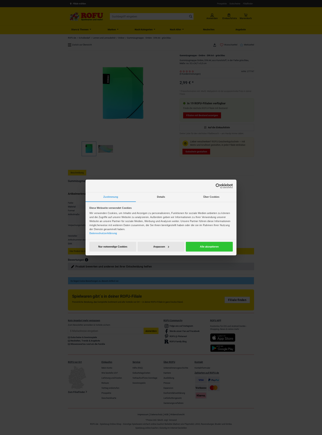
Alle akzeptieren (209, 246)
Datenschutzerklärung (103, 233)
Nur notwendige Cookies (112, 246)
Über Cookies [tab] (211, 196)
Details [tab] (161, 196)
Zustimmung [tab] (110, 196)
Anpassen (159, 246)
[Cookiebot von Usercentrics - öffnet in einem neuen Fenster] (218, 185)
